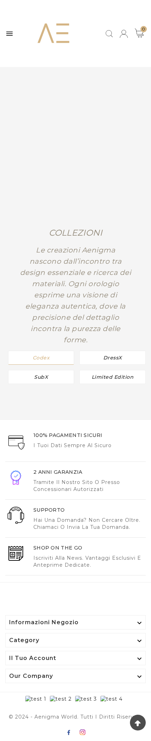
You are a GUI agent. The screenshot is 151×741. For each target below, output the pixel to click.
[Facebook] (68, 732)
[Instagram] (82, 732)
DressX (112, 358)
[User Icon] (124, 34)
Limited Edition (113, 377)
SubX (41, 377)
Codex (41, 358)
